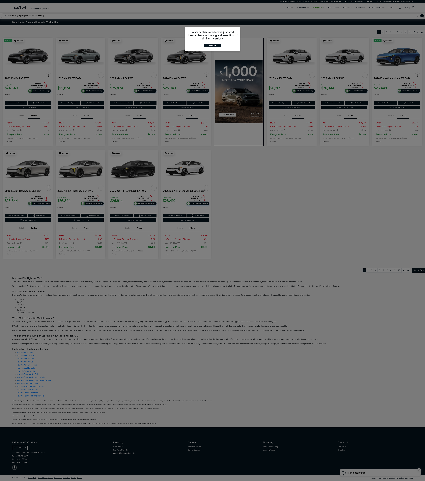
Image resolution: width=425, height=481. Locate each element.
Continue (212, 45)
